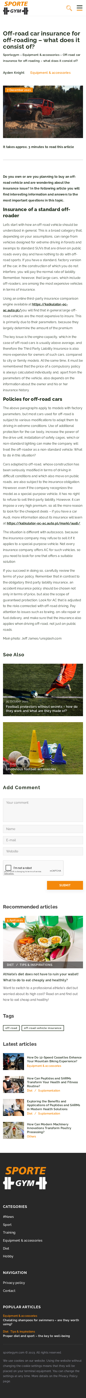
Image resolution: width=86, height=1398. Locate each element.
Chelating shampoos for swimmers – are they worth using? (41, 1322)
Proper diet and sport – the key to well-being (36, 1336)
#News (8, 1217)
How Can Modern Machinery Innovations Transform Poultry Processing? (49, 1128)
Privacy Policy (68, 1376)
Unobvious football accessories (31, 769)
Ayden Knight (13, 73)
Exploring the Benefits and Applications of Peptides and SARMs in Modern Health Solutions (53, 1105)
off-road (11, 1028)
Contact (9, 1291)
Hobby (8, 1256)
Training (9, 1232)
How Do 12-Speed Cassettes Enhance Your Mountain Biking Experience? (54, 1059)
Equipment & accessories (50, 73)
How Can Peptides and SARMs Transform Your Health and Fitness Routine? (52, 1082)
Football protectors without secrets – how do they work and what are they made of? (42, 709)
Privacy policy (14, 1283)
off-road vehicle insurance (43, 1028)
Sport (7, 1225)
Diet (6, 1248)
